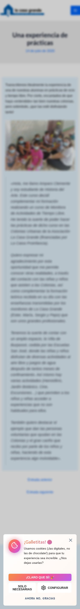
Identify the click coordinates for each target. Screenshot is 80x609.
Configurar (58, 587)
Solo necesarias (22, 588)
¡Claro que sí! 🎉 (40, 577)
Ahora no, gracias (40, 598)
